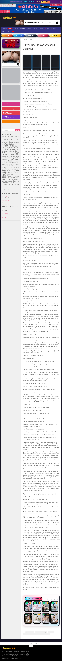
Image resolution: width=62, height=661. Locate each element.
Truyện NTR (5, 157)
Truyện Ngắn (22, 28)
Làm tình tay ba (44, 632)
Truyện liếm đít (9, 152)
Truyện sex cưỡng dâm (11, 162)
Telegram (4, 31)
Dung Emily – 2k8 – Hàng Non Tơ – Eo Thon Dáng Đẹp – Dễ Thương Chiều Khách (28, 621)
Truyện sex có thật (10, 160)
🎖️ (11, 31)
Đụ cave (8, 181)
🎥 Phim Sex (54, 28)
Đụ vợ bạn (32, 632)
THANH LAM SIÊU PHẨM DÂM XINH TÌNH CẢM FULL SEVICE (54, 621)
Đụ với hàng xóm (38, 632)
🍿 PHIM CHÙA (31, 35)
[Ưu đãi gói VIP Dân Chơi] (11, 43)
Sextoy (12, 141)
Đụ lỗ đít (15, 181)
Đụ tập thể (27, 632)
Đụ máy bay (7, 182)
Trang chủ (4, 28)
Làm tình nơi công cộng (12, 137)
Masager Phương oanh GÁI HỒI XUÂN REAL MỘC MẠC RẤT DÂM (36, 621)
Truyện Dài (15, 28)
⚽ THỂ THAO (55, 35)
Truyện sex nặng (15, 172)
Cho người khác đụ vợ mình (8, 136)
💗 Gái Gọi (47, 28)
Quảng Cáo (36, 643)
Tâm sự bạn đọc (10, 178)
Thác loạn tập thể (13, 142)
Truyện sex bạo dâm (14, 157)
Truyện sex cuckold (5, 159)
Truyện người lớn (12, 156)
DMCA (30, 643)
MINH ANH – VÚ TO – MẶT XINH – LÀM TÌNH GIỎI (54, 609)
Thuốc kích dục (5, 142)
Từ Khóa (25, 643)
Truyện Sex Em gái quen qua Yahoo (10, 193)
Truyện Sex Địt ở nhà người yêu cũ (10, 206)
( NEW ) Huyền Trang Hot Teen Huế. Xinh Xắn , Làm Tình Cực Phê (36, 609)
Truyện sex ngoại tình (10, 170)
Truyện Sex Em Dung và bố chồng (9, 214)
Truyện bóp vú (9, 145)
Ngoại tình (29, 28)
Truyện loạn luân (10, 153)
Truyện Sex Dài (5, 196)
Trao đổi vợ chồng (51, 632)
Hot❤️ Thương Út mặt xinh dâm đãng (45, 609)
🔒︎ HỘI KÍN (7, 35)
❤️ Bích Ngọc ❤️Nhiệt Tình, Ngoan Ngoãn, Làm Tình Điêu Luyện (28, 609)
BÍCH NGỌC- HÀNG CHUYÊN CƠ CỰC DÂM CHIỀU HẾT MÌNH (45, 621)
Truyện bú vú (8, 149)
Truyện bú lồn (12, 147)
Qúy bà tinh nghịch (6, 202)
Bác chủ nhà (4, 219)
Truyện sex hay (10, 164)
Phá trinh (41, 28)
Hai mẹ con (4, 210)
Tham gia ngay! (45, 1)
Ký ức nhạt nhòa (5, 197)
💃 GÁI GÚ (43, 35)
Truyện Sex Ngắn (28, 39)
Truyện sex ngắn (10, 171)
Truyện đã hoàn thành (10, 177)
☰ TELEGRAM (19, 35)
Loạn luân (35, 28)
